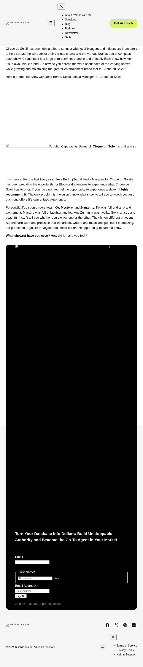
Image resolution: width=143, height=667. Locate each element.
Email (19, 557)
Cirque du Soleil (121, 179)
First (56, 578)
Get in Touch (123, 23)
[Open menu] (51, 23)
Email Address (25, 585)
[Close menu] (61, 7)
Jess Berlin (63, 179)
